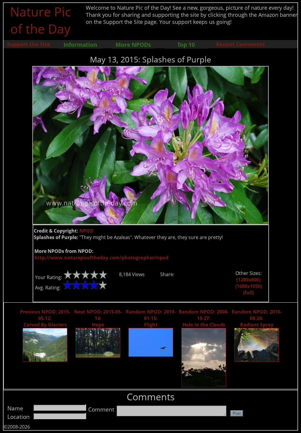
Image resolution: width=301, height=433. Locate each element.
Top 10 (186, 44)
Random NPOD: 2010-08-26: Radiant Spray (257, 318)
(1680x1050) (248, 286)
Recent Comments (240, 44)
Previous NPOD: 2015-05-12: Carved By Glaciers (45, 318)
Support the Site (28, 44)
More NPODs (133, 44)
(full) (248, 292)
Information (80, 44)
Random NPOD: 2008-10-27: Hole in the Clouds (204, 318)
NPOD (86, 231)
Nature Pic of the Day (40, 20)
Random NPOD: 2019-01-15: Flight (151, 318)
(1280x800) (248, 279)
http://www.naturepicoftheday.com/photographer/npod (101, 257)
